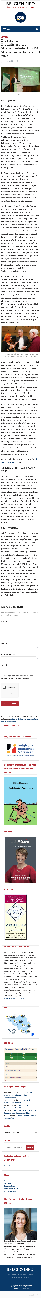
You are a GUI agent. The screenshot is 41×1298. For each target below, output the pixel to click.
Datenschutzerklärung (20, 1277)
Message (5, 621)
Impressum (12, 1275)
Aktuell (4, 37)
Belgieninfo (20, 1269)
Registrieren (9, 1181)
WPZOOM (25, 1288)
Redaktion (22, 1275)
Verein (30, 1275)
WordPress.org (10, 1191)
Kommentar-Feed (11, 1189)
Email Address (8, 654)
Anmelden (8, 1183)
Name (4, 643)
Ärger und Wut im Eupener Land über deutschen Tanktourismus (18, 1095)
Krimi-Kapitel (9, 1166)
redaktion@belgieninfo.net (14, 998)
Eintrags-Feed (9, 1186)
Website (5, 665)
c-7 (37, 1295)
